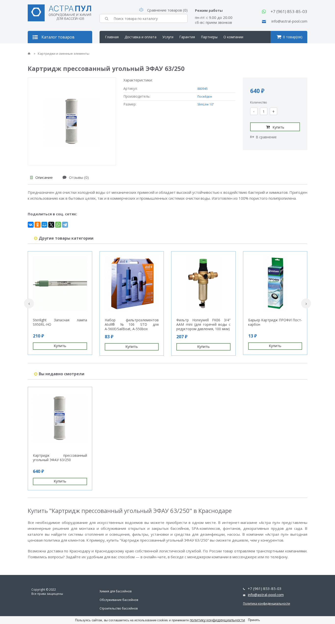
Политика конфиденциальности (266, 603)
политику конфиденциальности (217, 619)
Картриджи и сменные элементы (63, 53)
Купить (278, 127)
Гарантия (187, 37)
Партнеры (209, 37)
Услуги (167, 37)
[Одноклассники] (37, 225)
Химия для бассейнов (115, 591)
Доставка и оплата (140, 37)
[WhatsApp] (58, 225)
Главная (112, 37)
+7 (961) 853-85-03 (289, 11)
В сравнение (266, 137)
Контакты (113, 49)
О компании (233, 37)
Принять (254, 620)
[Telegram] (65, 225)
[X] (51, 225)
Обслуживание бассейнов (119, 600)
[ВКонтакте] (31, 225)
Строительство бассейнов (119, 608)
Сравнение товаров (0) (167, 10)
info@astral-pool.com (289, 21)
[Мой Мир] (44, 225)
